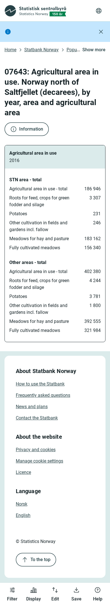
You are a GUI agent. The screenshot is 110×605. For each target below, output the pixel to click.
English (23, 515)
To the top (40, 559)
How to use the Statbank (40, 384)
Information (31, 129)
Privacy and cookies (36, 449)
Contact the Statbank (37, 418)
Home (10, 49)
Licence (23, 472)
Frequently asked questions (43, 395)
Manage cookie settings (39, 461)
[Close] (100, 31)
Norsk (21, 504)
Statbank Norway (41, 49)
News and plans (32, 406)
